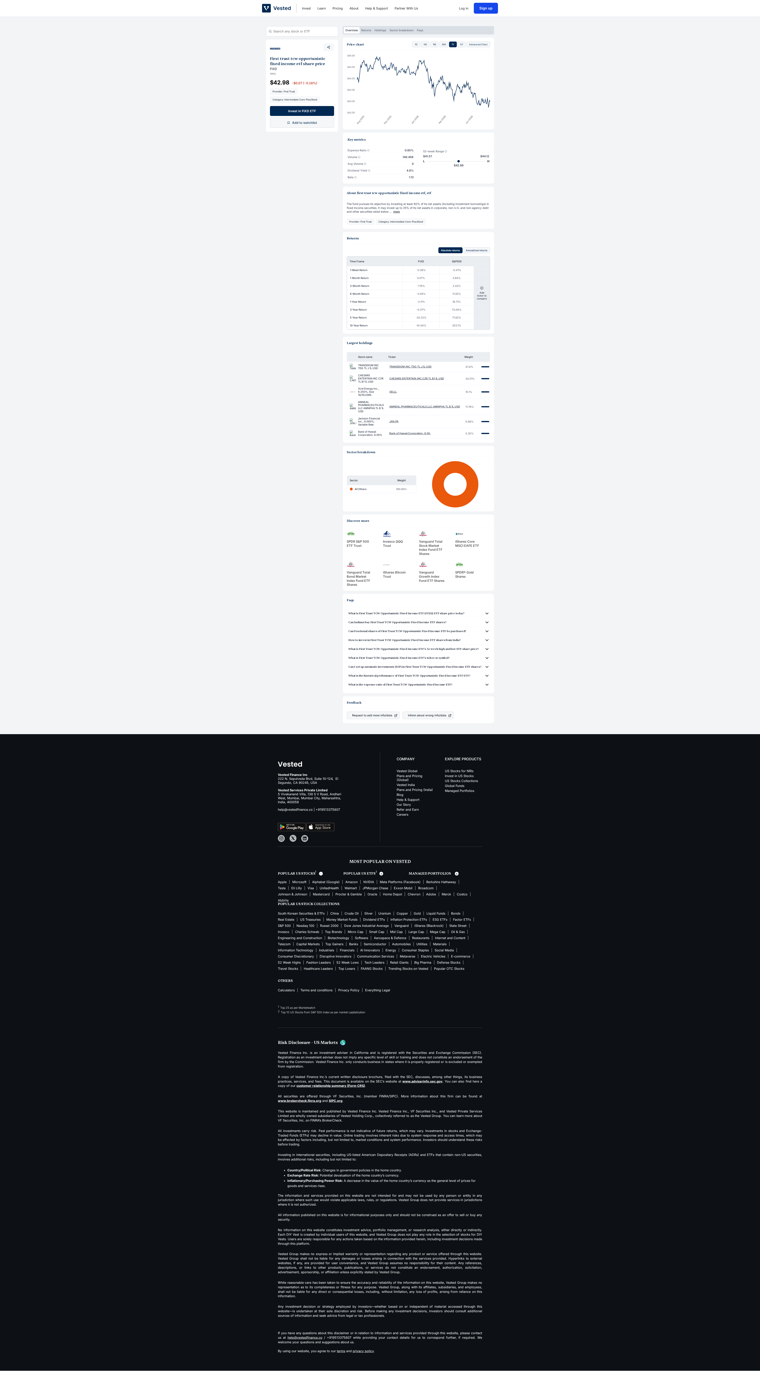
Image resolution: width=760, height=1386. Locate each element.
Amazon (351, 882)
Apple (282, 882)
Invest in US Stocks (459, 776)
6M (444, 44)
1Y (453, 44)
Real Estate (286, 919)
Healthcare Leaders (318, 969)
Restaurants (420, 938)
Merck (446, 894)
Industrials (326, 950)
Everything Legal (377, 990)
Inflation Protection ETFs (408, 919)
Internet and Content (450, 938)
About (354, 8)
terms (341, 1351)
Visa (311, 888)
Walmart (351, 888)
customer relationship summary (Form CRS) (330, 1086)
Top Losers (346, 969)
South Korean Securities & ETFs (301, 913)
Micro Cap (355, 932)
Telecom (284, 944)
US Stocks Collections (461, 781)
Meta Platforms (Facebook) (400, 882)
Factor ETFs (462, 919)
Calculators (286, 990)
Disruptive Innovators (335, 956)
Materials (439, 944)
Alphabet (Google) (326, 882)
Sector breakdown (402, 30)
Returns (366, 30)
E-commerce (460, 956)
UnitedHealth (329, 888)
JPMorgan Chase (375, 888)
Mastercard (321, 894)
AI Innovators (370, 950)
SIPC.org (335, 1101)
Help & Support (376, 8)
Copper (402, 913)
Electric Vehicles (433, 956)
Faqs (420, 30)
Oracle (372, 894)
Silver (368, 913)
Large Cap (416, 932)
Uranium (384, 913)
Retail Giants (399, 962)
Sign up (485, 8)
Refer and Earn (408, 810)
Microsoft (299, 882)
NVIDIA (368, 882)
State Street (457, 926)
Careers (402, 814)
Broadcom (426, 888)
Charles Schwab (307, 932)
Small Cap (376, 932)
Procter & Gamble (348, 894)
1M (434, 44)
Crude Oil (352, 913)
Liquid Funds (436, 913)
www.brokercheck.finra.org (299, 1101)
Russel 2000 (329, 926)
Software (361, 938)
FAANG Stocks (372, 969)
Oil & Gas (458, 932)
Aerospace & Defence (390, 938)
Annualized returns (476, 250)
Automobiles (401, 944)
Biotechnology (338, 938)
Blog (400, 795)
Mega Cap (437, 932)
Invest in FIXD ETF (302, 111)
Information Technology (295, 950)
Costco (462, 894)
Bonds (455, 913)
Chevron (414, 894)
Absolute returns (450, 250)
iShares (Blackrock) (429, 926)
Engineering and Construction (300, 938)
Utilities (421, 944)
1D (416, 44)
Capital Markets (308, 944)
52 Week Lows (347, 962)
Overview (351, 30)
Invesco (283, 932)
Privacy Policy (348, 990)
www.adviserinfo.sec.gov (422, 1081)
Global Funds (454, 786)
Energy (391, 950)
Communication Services (375, 956)
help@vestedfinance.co (295, 810)
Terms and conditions (316, 990)
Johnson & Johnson (292, 894)
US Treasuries (310, 919)
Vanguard (401, 926)
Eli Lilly (296, 888)
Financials (347, 950)
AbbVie (283, 900)
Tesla (282, 888)
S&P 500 (284, 926)
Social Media (444, 950)
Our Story (404, 805)
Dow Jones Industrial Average (366, 926)
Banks (353, 944)
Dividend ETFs (374, 919)
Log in (463, 8)
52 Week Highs (289, 962)
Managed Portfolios (459, 791)
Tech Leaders (374, 962)
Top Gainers (334, 944)
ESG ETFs (440, 919)
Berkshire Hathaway (441, 882)
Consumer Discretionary (296, 956)
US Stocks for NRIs (459, 771)
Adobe (431, 894)
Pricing (337, 8)
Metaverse (407, 956)
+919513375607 (328, 810)
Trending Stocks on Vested (408, 969)
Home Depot (392, 894)
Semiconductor (375, 944)
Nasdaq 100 (305, 926)
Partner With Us (406, 8)
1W (425, 44)
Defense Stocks (448, 962)
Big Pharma (422, 962)
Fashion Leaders (318, 962)
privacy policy (363, 1351)
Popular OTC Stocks (449, 969)
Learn (321, 8)
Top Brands (333, 932)
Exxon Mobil (403, 888)
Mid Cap (396, 932)
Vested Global (407, 771)
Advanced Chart (478, 44)
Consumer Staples (415, 950)
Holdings (380, 30)
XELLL (393, 391)
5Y (461, 44)
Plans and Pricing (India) (415, 790)
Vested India (406, 785)
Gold (417, 913)
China (334, 913)
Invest (306, 8)
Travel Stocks (288, 969)
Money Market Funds (341, 919)
